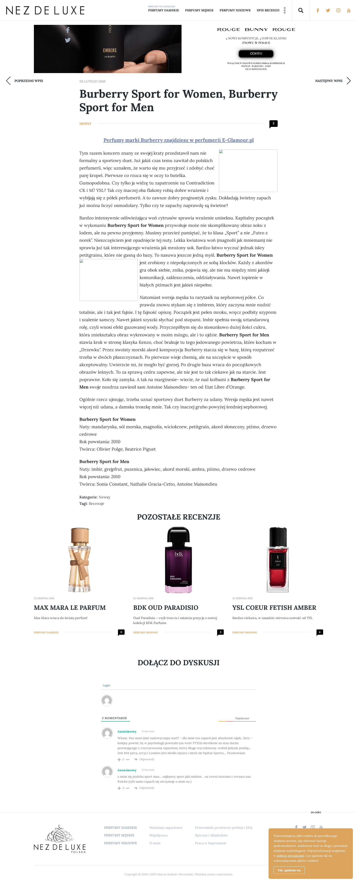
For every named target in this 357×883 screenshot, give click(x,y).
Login (106, 685)
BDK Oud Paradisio (165, 607)
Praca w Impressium (210, 843)
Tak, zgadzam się (289, 870)
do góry (316, 812)
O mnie (155, 843)
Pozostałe (285, 10)
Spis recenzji (268, 10)
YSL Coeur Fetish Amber (274, 607)
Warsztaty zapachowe (166, 827)
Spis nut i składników (211, 835)
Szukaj (300, 10)
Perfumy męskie (199, 10)
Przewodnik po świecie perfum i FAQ (223, 827)
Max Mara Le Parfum (70, 607)
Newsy (85, 124)
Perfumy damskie (163, 10)
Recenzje (96, 503)
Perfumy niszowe (235, 10)
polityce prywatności (290, 856)
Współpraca (158, 835)
